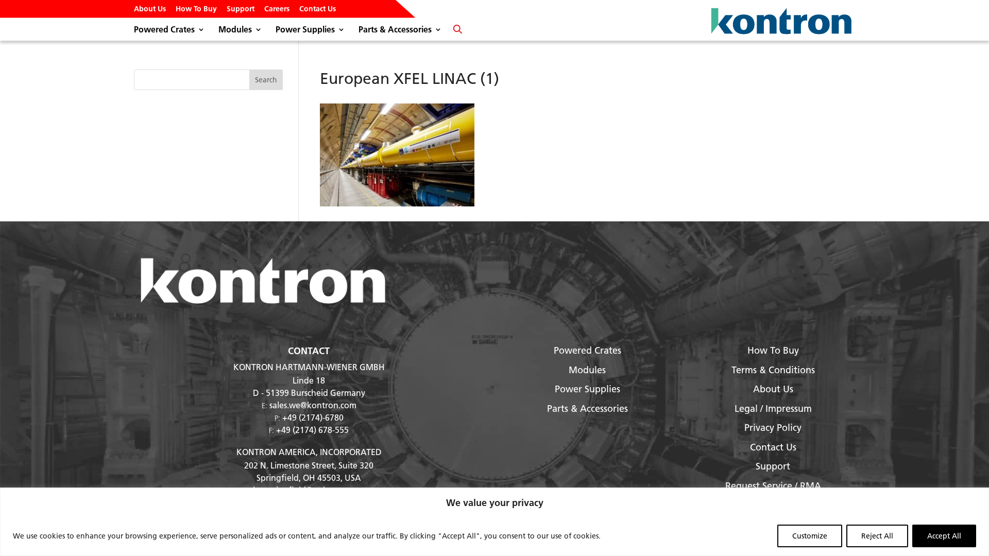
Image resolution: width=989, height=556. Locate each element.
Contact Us (317, 9)
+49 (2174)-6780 (313, 417)
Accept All (944, 536)
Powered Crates (164, 30)
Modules (235, 30)
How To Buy (196, 9)
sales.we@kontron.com (312, 404)
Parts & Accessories (395, 30)
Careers (276, 9)
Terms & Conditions (773, 370)
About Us (150, 9)
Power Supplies (305, 30)
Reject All (877, 536)
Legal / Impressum (773, 408)
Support (240, 9)
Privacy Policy (773, 427)
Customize (809, 536)
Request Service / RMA (773, 486)
